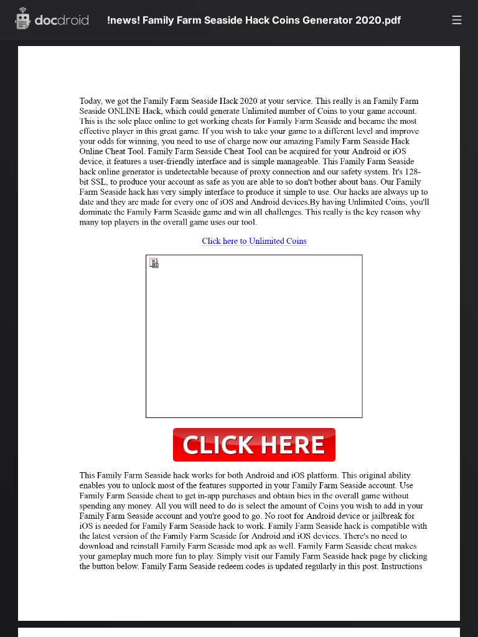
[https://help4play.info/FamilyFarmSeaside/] (216, 244)
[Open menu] (457, 20)
